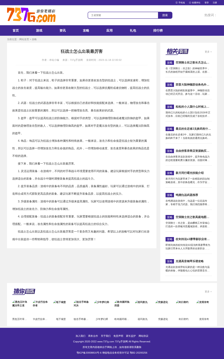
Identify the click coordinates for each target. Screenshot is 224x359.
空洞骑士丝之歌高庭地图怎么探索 (194, 217)
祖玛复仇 (143, 319)
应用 (109, 30)
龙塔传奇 (204, 319)
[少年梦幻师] (101, 301)
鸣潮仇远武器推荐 (187, 194)
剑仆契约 (183, 319)
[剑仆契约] (182, 301)
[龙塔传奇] (202, 301)
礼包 (133, 30)
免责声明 (118, 335)
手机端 (180, 2)
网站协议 (143, 335)
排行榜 (158, 30)
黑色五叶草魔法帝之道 (24, 319)
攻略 (86, 30)
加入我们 (80, 335)
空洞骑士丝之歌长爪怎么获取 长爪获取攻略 (194, 62)
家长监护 (131, 335)
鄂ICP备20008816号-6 (89, 352)
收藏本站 (194, 2)
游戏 (39, 30)
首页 (16, 30)
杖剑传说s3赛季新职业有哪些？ (194, 239)
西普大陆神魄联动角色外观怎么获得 (194, 84)
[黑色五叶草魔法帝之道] (20, 303)
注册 (215, 2)
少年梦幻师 (102, 319)
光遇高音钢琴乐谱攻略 (190, 261)
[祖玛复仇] (141, 301)
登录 (207, 2)
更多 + (208, 51)
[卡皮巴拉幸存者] (40, 303)
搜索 (165, 15)
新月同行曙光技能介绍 (190, 172)
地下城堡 (61, 319)
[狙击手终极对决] (81, 303)
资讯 (62, 30)
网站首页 (24, 39)
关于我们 (106, 335)
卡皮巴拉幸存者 (41, 319)
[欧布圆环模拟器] (122, 303)
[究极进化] (161, 301)
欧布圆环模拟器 (123, 319)
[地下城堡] (59, 301)
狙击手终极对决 (82, 319)
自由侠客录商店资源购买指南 (194, 150)
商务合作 (93, 335)
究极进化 (163, 319)
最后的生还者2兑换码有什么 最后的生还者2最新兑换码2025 (194, 128)
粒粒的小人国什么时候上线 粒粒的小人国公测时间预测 (194, 106)
